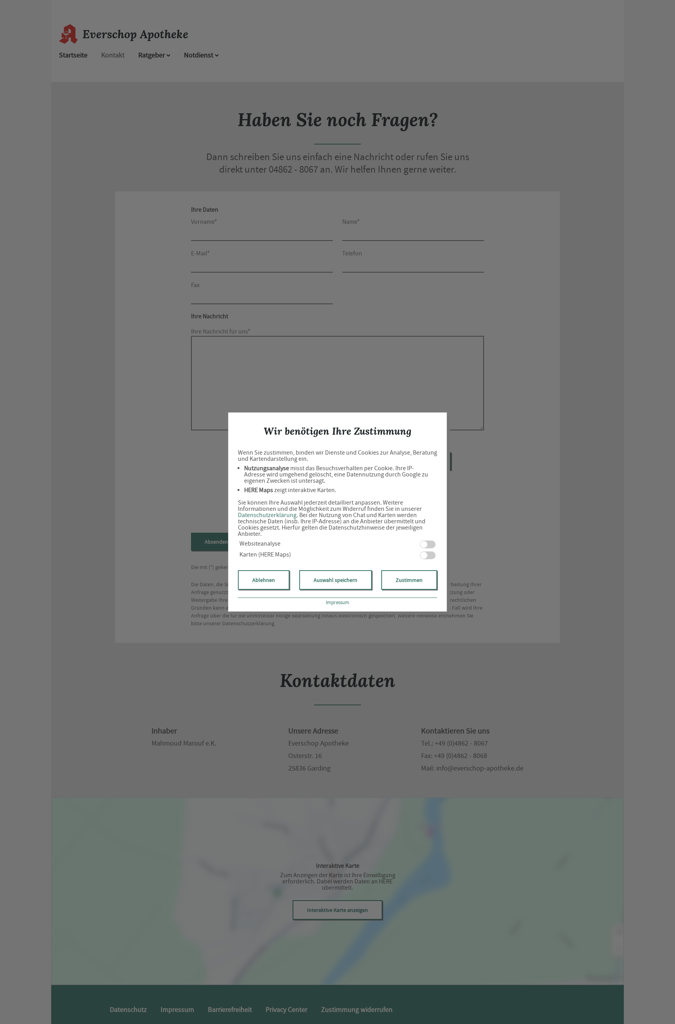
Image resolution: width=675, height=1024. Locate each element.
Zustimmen (409, 579)
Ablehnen (263, 579)
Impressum (337, 602)
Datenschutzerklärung (267, 515)
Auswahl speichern (335, 579)
